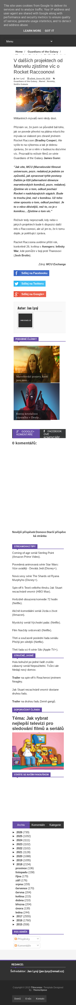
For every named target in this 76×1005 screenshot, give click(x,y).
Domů (17, 998)
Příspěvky (23, 938)
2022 (19, 848)
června (20, 892)
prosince (21, 868)
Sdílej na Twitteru (32, 283)
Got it (49, 30)
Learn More (32, 30)
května (20, 896)
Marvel (42, 81)
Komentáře (24, 945)
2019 (19, 860)
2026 (19, 832)
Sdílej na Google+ (32, 294)
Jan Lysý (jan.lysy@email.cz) (45, 971)
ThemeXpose (40, 990)
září (18, 880)
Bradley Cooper (46, 140)
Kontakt (40, 998)
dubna (19, 900)
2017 (19, 916)
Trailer (16, 677)
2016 (19, 920)
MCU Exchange (56, 264)
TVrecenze (37, 987)
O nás (28, 998)
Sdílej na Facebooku (34, 273)
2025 (19, 836)
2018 (19, 864)
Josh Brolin (22, 255)
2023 (19, 844)
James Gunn (52, 158)
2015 (19, 924)
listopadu (21, 872)
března (20, 904)
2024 (19, 840)
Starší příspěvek (57, 532)
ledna (19, 912)
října (18, 876)
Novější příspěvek (23, 532)
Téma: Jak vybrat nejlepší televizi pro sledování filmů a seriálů (38, 723)
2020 (19, 856)
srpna (19, 884)
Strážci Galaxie (21, 84)
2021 (19, 852)
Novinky (51, 81)
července (21, 888)
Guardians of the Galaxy (25, 81)
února (19, 908)
